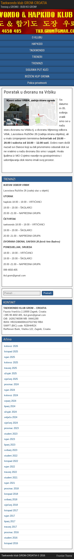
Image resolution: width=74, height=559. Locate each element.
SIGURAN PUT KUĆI (37, 69)
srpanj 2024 (10, 401)
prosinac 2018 (11, 488)
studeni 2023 (10, 433)
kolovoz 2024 (11, 395)
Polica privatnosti (37, 83)
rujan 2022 (9, 466)
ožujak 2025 (10, 373)
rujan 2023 (9, 439)
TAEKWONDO (37, 50)
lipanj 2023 (9, 444)
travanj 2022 (10, 472)
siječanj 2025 (11, 379)
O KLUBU (37, 37)
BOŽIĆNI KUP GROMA (37, 76)
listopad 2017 (11, 510)
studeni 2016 (10, 537)
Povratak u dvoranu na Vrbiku (30, 92)
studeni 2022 (10, 455)
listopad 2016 (11, 543)
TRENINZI (37, 63)
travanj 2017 (10, 526)
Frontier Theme (64, 555)
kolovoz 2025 (11, 362)
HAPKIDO (37, 44)
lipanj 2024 (9, 406)
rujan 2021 (9, 483)
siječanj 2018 (11, 505)
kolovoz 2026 (11, 346)
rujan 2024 (9, 390)
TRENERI (37, 57)
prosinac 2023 (11, 428)
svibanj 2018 (10, 499)
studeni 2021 (10, 477)
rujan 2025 (9, 357)
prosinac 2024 (11, 384)
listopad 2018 (11, 494)
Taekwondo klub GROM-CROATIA (24, 3)
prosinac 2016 (11, 532)
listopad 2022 (11, 461)
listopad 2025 (11, 351)
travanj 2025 (10, 368)
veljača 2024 (10, 417)
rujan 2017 (9, 515)
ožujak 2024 (10, 411)
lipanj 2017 (9, 521)
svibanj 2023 (10, 450)
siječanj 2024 (11, 422)
